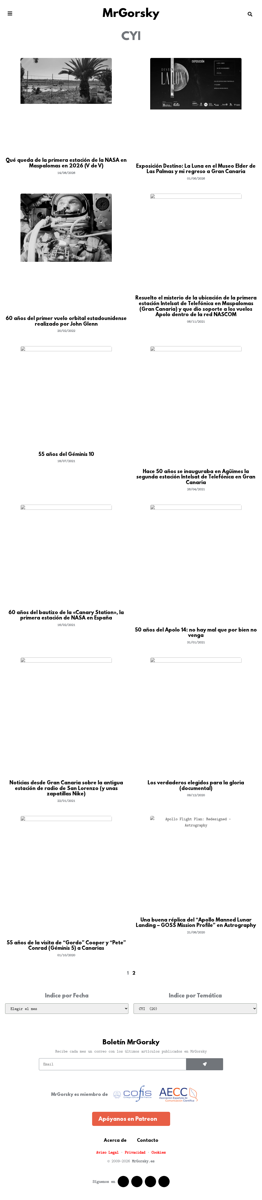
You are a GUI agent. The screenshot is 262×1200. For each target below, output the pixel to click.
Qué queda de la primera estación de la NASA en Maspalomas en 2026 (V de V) (66, 163)
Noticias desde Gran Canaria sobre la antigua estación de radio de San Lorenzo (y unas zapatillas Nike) (66, 788)
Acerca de (115, 1140)
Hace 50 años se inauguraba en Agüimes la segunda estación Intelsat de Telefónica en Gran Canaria (195, 477)
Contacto (147, 1140)
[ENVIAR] (204, 1064)
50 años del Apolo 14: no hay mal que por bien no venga (196, 633)
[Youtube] (150, 1181)
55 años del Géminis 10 (66, 454)
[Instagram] (164, 1181)
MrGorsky (131, 14)
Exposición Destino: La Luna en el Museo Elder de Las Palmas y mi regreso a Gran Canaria (196, 169)
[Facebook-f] (123, 1181)
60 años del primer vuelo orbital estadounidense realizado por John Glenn (66, 321)
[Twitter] (137, 1181)
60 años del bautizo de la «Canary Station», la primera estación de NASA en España (66, 615)
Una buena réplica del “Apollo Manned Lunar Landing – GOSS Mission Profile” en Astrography (196, 923)
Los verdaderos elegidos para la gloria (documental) (196, 786)
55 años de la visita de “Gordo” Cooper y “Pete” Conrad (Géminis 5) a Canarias (66, 946)
